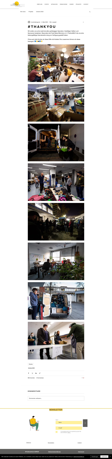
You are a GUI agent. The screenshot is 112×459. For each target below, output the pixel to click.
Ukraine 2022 (39, 11)
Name (57, 419)
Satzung (28, 442)
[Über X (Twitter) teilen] (32, 373)
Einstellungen (95, 456)
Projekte (31, 11)
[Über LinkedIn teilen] (36, 373)
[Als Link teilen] (39, 373)
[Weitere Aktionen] (83, 22)
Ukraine (31, 364)
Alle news (23, 11)
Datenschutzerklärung (79, 456)
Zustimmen (104, 456)
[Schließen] (110, 456)
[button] (90, 11)
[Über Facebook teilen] (28, 373)
